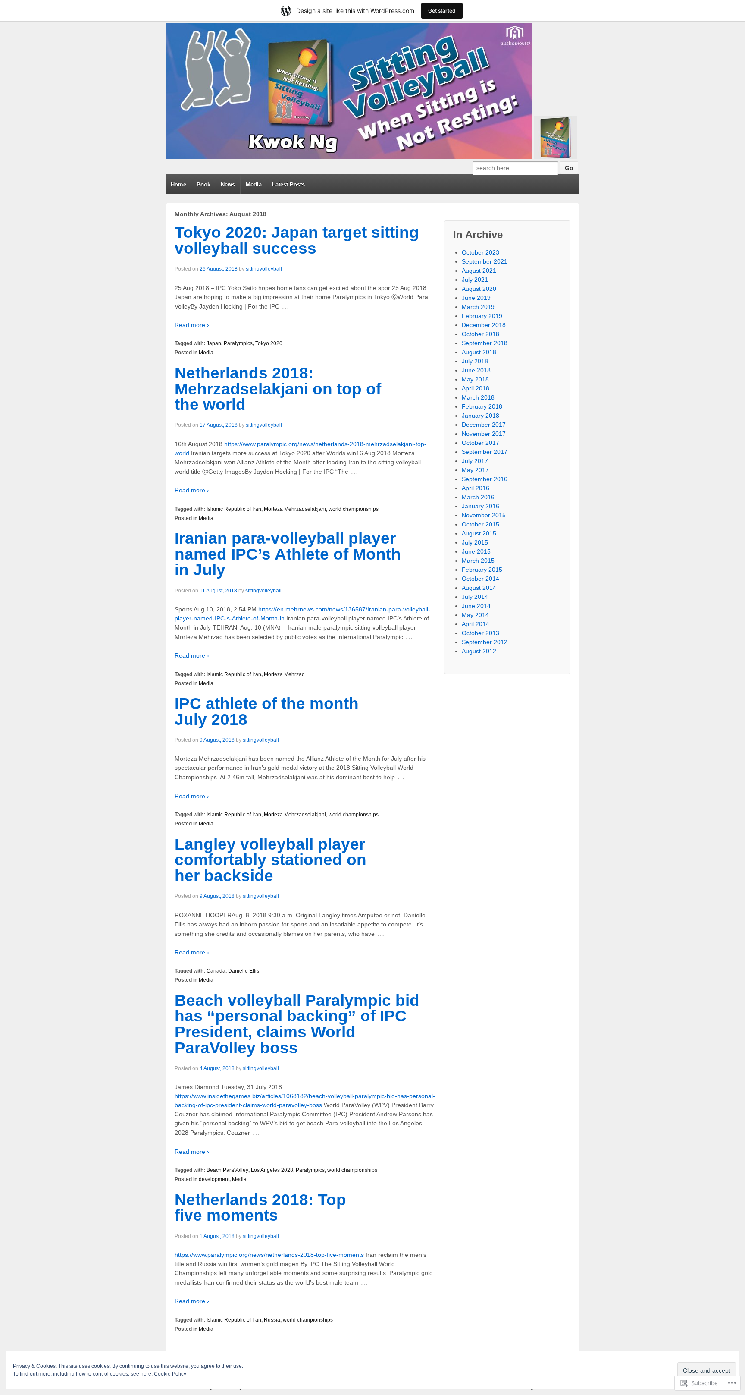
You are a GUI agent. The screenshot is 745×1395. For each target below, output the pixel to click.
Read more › (192, 324)
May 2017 (475, 469)
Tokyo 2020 (268, 343)
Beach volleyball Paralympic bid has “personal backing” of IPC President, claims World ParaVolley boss (297, 1024)
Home (178, 184)
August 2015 (479, 533)
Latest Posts (288, 184)
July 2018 (475, 361)
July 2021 (475, 279)
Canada (216, 971)
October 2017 (480, 442)
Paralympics (238, 343)
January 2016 (480, 506)
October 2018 (480, 334)
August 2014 (479, 587)
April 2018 (475, 388)
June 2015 (476, 551)
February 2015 (482, 569)
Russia (272, 1320)
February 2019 (482, 315)
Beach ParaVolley (227, 1170)
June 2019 (476, 297)
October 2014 (480, 578)
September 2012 (484, 642)
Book (203, 184)
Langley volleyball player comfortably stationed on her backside (270, 860)
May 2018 (475, 379)
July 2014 (475, 596)
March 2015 (478, 560)
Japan (214, 343)
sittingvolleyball (264, 269)
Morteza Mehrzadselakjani (295, 509)
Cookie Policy (170, 1374)
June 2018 (476, 370)
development (214, 1179)
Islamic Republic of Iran (234, 509)
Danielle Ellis (243, 971)
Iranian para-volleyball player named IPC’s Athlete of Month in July (288, 554)
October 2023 (480, 252)
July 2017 (475, 460)
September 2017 (484, 451)
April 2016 (475, 488)
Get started (442, 10)
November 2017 (484, 433)
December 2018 (484, 324)
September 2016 (484, 478)
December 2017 (484, 424)
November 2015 (484, 515)
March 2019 (478, 306)
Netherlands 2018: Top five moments (260, 1208)
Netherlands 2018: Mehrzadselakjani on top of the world (278, 389)
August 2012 (479, 651)
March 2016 (478, 497)
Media (254, 184)
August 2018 (479, 352)
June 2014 (476, 605)
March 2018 (478, 397)
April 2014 (475, 623)
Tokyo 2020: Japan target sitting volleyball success (297, 240)
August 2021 (479, 270)
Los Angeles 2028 (272, 1170)
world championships (354, 509)
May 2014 (475, 614)
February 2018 (482, 406)
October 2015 (480, 524)
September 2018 (484, 343)
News (228, 184)
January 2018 (480, 415)
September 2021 (484, 261)
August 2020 (479, 288)
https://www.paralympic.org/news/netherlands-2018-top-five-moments (269, 1254)
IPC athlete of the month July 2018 (267, 711)
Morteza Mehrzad (284, 674)
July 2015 (475, 542)
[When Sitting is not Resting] (349, 91)
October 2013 (480, 633)
